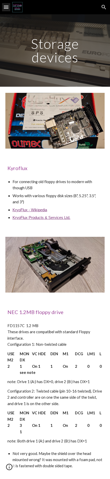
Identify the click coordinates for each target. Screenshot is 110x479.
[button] (6, 7)
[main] (55, 50)
